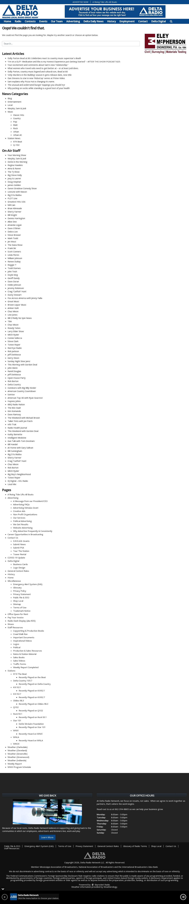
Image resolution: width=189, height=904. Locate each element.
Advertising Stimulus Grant (25, 507)
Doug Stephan (14, 181)
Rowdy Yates (14, 328)
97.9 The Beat (20, 674)
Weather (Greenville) (17, 753)
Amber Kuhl (13, 308)
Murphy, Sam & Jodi (17, 108)
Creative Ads (19, 511)
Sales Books (19, 657)
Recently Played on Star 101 (32, 727)
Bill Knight (12, 215)
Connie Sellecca (15, 338)
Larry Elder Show (16, 331)
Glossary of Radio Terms (135, 846)
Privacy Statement (22, 594)
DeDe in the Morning (17, 161)
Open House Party (17, 377)
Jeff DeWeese (14, 354)
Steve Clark (13, 341)
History (111, 21)
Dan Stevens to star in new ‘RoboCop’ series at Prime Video (36, 78)
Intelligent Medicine (17, 437)
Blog (10, 98)
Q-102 (16, 144)
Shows (11, 624)
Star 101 (17, 720)
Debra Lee (13, 231)
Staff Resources (15, 627)
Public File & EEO (21, 597)
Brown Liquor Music (17, 304)
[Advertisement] (115, 11)
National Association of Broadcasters (96, 866)
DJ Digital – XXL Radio (18, 480)
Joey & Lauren (14, 178)
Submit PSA (18, 547)
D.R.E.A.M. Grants (21, 541)
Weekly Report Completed (25, 667)
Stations (11, 670)
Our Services (19, 517)
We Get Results (20, 524)
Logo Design (19, 567)
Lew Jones (12, 314)
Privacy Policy (19, 590)
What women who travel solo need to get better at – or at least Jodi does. (43, 68)
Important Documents (23, 637)
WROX (16, 743)
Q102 (16, 707)
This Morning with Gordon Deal (22, 364)
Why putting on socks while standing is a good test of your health (39, 88)
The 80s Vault (14, 407)
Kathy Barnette (15, 434)
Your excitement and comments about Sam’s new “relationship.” (38, 64)
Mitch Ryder (13, 334)
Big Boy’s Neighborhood (19, 474)
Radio (18, 21)
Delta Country (14, 384)
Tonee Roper (14, 344)
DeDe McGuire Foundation (31, 723)
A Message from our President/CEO (30, 501)
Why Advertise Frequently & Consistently (32, 531)
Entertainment (14, 101)
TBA (10, 321)
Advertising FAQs (21, 504)
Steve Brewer (14, 235)
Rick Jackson (13, 351)
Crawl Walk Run (20, 634)
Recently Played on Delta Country (35, 684)
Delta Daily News (93, 21)
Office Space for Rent (18, 614)
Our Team (57, 21)
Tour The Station (21, 551)
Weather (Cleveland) (17, 750)
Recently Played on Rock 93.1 (33, 717)
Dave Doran (13, 281)
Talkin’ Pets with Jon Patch (20, 421)
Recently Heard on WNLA (31, 740)
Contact (143, 21)
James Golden (14, 185)
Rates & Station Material (24, 654)
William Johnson (15, 258)
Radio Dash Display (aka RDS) (22, 620)
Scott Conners (14, 251)
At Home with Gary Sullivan (20, 447)
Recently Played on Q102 (31, 710)
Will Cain (11, 205)
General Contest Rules (18, 571)
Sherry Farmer (14, 211)
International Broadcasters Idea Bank (140, 866)
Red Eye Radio (15, 348)
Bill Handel (13, 444)
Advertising (73, 21)
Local (10, 105)
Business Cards (20, 564)
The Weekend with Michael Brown (24, 417)
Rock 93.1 (17, 713)
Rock (15, 128)
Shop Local (18, 600)
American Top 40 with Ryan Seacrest (25, 397)
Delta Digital (158, 21)
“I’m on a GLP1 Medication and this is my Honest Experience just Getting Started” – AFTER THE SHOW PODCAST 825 (64, 61)
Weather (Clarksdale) (18, 747)
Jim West (12, 241)
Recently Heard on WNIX (30, 733)
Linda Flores (13, 254)
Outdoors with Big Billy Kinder (22, 387)
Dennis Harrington (16, 218)
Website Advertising (23, 527)
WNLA (16, 737)
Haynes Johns (14, 401)
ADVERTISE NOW (80, 2)
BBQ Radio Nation (16, 404)
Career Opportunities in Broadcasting (25, 534)
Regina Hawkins (15, 165)
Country (17, 118)
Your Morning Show (17, 155)
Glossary (17, 587)
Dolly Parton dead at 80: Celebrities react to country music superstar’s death (44, 58)
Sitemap (17, 604)
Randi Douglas (14, 371)
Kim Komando (14, 411)
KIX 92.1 (17, 687)
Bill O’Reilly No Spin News (20, 318)
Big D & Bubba (14, 195)
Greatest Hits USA (16, 201)
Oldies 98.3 (18, 700)
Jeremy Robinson (16, 288)
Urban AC (17, 135)
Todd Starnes (14, 268)
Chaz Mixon (13, 311)
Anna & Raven (14, 168)
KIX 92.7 (17, 694)
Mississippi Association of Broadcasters (58, 866)
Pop (15, 121)
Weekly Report (15, 763)
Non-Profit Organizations (25, 514)
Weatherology (110, 886)
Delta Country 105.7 (22, 680)
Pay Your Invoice (16, 617)
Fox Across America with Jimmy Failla (25, 298)
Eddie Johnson (14, 284)
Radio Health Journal (17, 427)
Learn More (47, 837)
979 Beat (17, 141)
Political (16, 647)
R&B (15, 125)
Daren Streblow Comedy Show (22, 188)
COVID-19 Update (16, 557)
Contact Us (13, 537)
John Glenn (13, 367)
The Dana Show (15, 244)
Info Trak (12, 424)
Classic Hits (18, 115)
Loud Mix (12, 484)
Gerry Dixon (13, 358)
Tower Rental (19, 554)
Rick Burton (13, 381)
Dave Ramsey (14, 414)
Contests (30, 21)
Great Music (13, 301)
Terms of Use (19, 607)
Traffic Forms (19, 664)
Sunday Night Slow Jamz (19, 361)
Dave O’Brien (14, 228)
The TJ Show (14, 171)
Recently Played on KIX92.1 (32, 690)
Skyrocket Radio (102, 884)
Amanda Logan (15, 225)
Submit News (19, 544)
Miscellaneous (14, 580)
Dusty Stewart (14, 294)
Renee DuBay (14, 261)
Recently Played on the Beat (32, 677)
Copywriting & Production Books (28, 630)
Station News (14, 138)
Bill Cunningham (15, 451)
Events (43, 21)
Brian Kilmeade (15, 208)
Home (7, 21)
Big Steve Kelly (15, 175)
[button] (171, 21)
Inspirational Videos (22, 640)
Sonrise (11, 394)
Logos (16, 644)
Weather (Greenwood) (18, 757)
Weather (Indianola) (17, 760)
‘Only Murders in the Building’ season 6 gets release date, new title (40, 74)
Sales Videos (19, 660)
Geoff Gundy (14, 278)
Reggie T (12, 264)
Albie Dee (12, 221)
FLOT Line (12, 198)
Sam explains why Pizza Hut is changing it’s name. (31, 81)
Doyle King (13, 274)
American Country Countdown (22, 391)
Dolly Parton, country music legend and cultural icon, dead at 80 (38, 71)
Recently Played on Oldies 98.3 (33, 703)
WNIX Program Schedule (19, 767)
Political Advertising (22, 521)
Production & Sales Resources (27, 650)
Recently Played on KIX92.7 (32, 697)
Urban (16, 131)
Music (10, 111)
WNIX (16, 730)
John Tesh (12, 271)
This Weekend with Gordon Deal (23, 431)
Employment (127, 21)
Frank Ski (12, 248)
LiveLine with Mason (17, 191)
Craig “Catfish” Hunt (17, 291)
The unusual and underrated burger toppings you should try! (36, 84)
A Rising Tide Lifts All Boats (105, 2)
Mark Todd (13, 238)
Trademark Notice (21, 610)
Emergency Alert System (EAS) (27, 584)
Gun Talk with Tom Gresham (21, 441)
